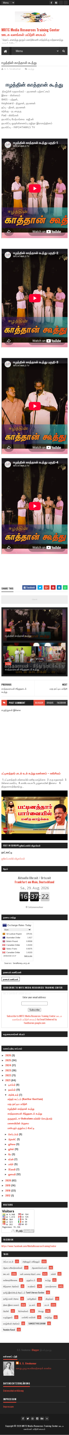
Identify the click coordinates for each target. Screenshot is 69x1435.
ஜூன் (11, 1149)
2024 (8, 1065)
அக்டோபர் (13, 1094)
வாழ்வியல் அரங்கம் (11, 1323)
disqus (50, 702)
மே (10, 1154)
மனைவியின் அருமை (18, 1123)
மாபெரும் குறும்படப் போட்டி (21, 1128)
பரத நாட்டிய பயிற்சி (17, 1104)
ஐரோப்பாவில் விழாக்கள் (13, 858)
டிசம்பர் (12, 1084)
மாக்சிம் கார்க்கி (28, 1317)
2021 (8, 1080)
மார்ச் (11, 1164)
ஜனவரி (12, 1174)
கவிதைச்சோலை (10, 1280)
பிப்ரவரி (12, 1169)
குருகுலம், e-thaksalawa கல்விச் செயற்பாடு (30, 1118)
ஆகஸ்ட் (12, 1139)
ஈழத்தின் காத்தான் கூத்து (18, 635)
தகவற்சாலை (50, 1286)
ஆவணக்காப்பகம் (39, 1267)
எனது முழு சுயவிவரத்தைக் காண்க (33, 1368)
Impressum (8, 1406)
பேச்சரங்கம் (23, 1311)
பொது (41, 1311)
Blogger (35, 1350)
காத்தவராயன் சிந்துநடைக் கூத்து (22, 669)
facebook (61, 702)
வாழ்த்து (48, 1317)
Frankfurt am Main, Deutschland (34, 880)
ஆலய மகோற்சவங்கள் (12, 1267)
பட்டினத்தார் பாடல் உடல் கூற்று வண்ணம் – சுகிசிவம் (31, 773)
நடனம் (32, 1304)
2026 (8, 1055)
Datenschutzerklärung (13, 1390)
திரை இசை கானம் (11, 1304)
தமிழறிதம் (31, 1298)
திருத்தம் (49, 1298)
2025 (8, 1060)
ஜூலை (12, 1144)
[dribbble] (32, 1418)
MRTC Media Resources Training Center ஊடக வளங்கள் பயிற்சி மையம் (30, 32)
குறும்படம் (31, 1280)
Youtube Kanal (9, 1329)
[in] (66, 3)
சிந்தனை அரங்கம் (11, 1286)
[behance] (42, 1418)
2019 (8, 1185)
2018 (8, 1190)
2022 (8, 1075)
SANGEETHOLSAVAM (36, 1323)
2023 (8, 1070)
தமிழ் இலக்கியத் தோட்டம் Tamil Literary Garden (23, 1292)
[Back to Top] (47, 1418)
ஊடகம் (6, 1273)
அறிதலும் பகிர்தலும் (31, 1261)
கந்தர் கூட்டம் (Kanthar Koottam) (25, 1099)
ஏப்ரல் (11, 1159)
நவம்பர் (12, 1089)
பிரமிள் (6, 1311)
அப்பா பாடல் (8, 1261)
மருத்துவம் (8, 1317)
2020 (8, 1180)
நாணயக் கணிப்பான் (10, 979)
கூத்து (31, 68)
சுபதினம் (31, 1286)
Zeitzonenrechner (35, 907)
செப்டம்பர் (13, 1134)
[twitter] (28, 1418)
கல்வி (53, 1273)
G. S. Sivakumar (27, 1363)
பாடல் (46, 1304)
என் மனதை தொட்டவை (30, 1273)
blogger (39, 702)
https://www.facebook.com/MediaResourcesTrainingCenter (28, 1246)
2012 (8, 1195)
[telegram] (61, 3)
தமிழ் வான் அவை (11, 1298)
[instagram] (56, 3)
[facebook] (51, 3)
